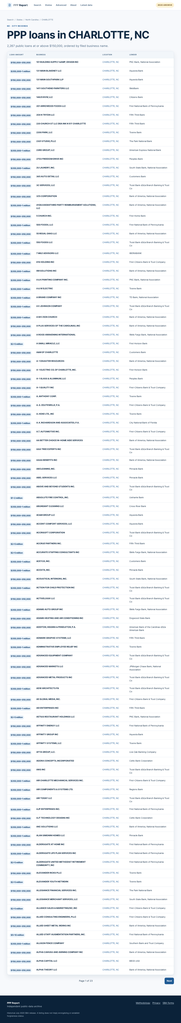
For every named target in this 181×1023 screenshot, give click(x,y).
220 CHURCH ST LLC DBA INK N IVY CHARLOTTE (61, 123)
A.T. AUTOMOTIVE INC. (48, 431)
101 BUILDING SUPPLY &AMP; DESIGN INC (57, 62)
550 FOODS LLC (44, 242)
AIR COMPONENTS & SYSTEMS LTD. (54, 789)
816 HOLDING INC (45, 262)
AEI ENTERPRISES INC (47, 708)
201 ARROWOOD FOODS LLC (51, 106)
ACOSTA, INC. (43, 570)
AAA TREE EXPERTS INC (48, 449)
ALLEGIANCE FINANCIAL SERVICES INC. (56, 890)
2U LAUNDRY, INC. (45, 167)
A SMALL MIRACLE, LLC (48, 343)
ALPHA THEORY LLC (46, 969)
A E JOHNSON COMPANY (49, 306)
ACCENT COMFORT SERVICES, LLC (54, 524)
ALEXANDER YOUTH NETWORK (52, 881)
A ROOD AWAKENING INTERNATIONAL (56, 334)
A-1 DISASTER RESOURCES (50, 361)
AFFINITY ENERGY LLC (47, 725)
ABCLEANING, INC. (45, 469)
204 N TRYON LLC (45, 115)
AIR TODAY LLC (44, 798)
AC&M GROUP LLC (45, 515)
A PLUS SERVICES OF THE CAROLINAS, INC (58, 326)
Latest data (86, 5)
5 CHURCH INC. (44, 216)
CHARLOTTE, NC (111, 62)
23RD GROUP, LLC (45, 150)
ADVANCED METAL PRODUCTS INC (54, 677)
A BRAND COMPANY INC (48, 297)
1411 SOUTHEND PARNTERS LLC (52, 88)
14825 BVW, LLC (44, 97)
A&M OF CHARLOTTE (47, 352)
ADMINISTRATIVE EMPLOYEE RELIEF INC (57, 647)
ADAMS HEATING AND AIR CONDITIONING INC (59, 618)
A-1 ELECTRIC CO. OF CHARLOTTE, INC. (56, 370)
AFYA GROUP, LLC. (45, 752)
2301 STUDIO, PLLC (46, 141)
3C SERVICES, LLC (45, 185)
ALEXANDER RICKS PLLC (49, 873)
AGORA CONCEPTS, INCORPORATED (55, 761)
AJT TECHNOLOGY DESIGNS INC (53, 818)
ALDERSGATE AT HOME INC (50, 844)
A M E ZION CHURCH (46, 317)
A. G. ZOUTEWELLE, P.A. (48, 405)
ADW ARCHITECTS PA (47, 688)
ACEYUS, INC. (43, 561)
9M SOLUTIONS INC (46, 271)
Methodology (143, 1002)
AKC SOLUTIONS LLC (47, 826)
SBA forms (168, 1002)
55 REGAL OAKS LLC (46, 233)
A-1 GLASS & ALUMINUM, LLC (51, 378)
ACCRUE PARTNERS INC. (49, 543)
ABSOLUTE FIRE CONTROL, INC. (52, 497)
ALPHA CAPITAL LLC (46, 961)
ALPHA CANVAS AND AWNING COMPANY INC (59, 952)
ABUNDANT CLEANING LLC (50, 506)
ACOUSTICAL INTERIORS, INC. (51, 579)
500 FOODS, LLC (44, 225)
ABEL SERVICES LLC (46, 477)
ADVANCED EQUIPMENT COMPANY (54, 655)
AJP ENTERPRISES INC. (48, 809)
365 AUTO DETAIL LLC (47, 176)
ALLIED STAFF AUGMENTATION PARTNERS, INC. (60, 934)
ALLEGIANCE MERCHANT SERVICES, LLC (57, 899)
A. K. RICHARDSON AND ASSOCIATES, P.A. (57, 422)
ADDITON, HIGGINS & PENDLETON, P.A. (56, 627)
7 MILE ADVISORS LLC (47, 253)
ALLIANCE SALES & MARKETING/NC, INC (56, 908)
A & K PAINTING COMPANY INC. (52, 279)
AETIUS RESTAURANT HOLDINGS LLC (55, 716)
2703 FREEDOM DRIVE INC (49, 159)
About (73, 5)
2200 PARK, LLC (44, 132)
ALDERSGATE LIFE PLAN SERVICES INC (56, 853)
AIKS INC (40, 769)
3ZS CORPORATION (46, 196)
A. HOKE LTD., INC (45, 414)
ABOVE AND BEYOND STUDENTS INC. (55, 486)
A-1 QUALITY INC (45, 387)
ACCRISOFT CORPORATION (50, 532)
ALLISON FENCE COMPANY (50, 943)
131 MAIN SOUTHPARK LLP (49, 79)
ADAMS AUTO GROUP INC (49, 609)
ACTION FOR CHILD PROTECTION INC (55, 587)
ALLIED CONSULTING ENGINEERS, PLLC (56, 917)
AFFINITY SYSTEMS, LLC (49, 743)
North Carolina (32, 20)
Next (169, 980)
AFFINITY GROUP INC (47, 734)
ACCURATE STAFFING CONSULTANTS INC (57, 552)
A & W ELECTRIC (44, 288)
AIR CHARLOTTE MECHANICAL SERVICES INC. (59, 780)
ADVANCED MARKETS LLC (49, 666)
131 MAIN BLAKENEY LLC (49, 71)
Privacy (156, 1002)
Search (37, 5)
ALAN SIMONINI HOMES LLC (50, 835)
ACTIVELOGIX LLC (45, 598)
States (48, 5)
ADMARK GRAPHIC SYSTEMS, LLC (53, 638)
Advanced (61, 5)
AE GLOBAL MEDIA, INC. (48, 699)
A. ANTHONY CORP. (46, 396)
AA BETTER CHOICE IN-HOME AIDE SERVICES (59, 440)
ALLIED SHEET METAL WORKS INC (53, 925)
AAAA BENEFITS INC (46, 460)
